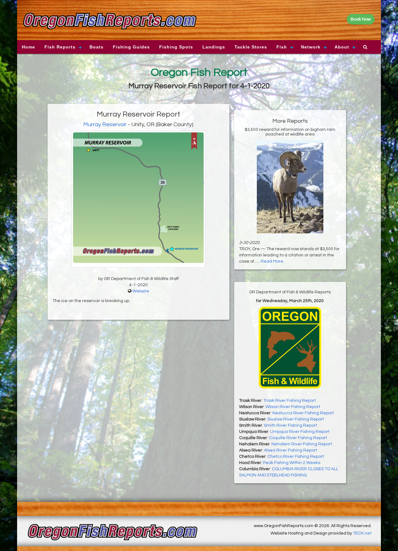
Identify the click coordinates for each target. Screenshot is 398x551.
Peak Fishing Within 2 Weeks (291, 463)
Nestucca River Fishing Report (303, 413)
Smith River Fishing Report (290, 425)
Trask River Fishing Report (289, 400)
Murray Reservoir (105, 124)
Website (140, 291)
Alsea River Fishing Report (290, 450)
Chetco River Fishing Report (295, 456)
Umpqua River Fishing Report (300, 431)
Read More (272, 261)
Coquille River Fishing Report (298, 438)
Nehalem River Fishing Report (301, 444)
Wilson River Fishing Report (293, 407)
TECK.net (362, 533)
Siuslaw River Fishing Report (295, 419)
